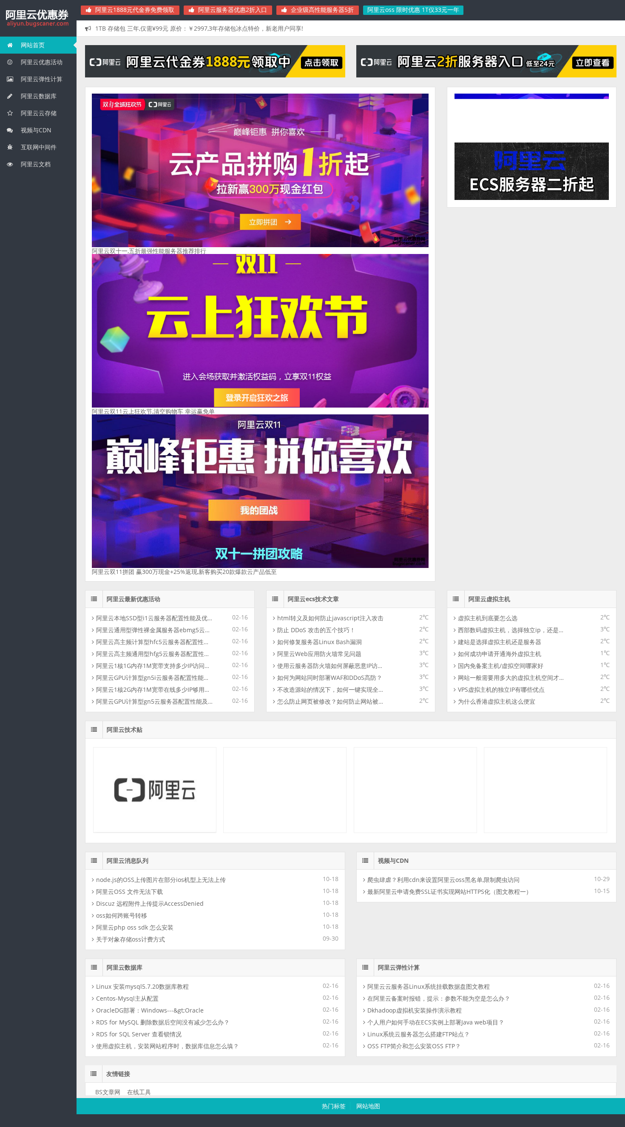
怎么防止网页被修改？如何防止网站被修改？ (331, 701)
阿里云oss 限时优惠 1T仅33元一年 (413, 10)
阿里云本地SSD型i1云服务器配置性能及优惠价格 (154, 618)
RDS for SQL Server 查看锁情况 (139, 1034)
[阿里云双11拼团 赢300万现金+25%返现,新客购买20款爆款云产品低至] (260, 566)
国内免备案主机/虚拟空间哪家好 (500, 666)
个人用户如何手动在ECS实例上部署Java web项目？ (435, 1022)
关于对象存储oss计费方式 (130, 939)
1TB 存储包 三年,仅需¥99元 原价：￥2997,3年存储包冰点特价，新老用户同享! (199, 28)
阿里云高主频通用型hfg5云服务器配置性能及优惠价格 (154, 654)
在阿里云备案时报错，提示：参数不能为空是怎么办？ (438, 998)
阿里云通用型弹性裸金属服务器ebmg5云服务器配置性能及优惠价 (154, 630)
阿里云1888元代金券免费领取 (134, 10)
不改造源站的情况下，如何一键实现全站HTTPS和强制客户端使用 (331, 689)
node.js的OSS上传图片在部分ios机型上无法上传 (161, 880)
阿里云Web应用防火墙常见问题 (319, 654)
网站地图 (368, 1106)
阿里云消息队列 (127, 860)
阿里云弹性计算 (40, 79)
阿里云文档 (35, 164)
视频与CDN (35, 130)
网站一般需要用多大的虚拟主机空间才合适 (512, 677)
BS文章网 (107, 1092)
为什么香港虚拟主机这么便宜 (496, 701)
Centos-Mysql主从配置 (127, 998)
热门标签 (334, 1106)
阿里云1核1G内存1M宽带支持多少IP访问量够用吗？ (154, 666)
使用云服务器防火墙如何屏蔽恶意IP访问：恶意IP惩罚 (331, 666)
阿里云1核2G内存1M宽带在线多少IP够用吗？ (154, 689)
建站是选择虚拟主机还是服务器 (499, 642)
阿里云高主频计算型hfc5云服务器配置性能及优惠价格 (154, 642)
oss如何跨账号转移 (121, 915)
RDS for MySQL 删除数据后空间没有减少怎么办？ (163, 1022)
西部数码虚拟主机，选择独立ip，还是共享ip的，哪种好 (512, 630)
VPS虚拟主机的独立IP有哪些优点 (501, 689)
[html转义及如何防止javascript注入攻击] (154, 831)
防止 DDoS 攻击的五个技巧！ (316, 630)
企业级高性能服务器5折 (321, 10)
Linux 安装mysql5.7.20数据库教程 (142, 986)
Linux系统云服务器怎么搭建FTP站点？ (418, 1034)
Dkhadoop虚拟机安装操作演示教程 (414, 1010)
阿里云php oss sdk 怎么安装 (134, 927)
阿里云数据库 (38, 96)
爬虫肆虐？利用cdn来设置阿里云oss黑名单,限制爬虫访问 (443, 880)
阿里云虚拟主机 (489, 599)
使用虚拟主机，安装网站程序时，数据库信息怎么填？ (167, 1046)
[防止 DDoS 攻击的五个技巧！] (285, 831)
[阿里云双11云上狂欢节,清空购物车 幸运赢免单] (260, 405)
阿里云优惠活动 (40, 62)
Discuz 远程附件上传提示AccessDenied (150, 903)
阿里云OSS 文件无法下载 (129, 891)
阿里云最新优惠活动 (133, 599)
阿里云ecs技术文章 (313, 599)
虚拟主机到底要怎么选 (487, 618)
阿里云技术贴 (124, 729)
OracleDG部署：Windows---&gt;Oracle (150, 1010)
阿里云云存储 (38, 113)
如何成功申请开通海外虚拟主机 (499, 654)
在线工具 (139, 1092)
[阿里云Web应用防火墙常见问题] (545, 831)
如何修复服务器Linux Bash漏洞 (319, 642)
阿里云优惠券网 (38, 19)
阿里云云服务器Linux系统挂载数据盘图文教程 (428, 986)
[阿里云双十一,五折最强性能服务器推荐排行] (260, 245)
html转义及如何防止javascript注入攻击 (330, 618)
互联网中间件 (38, 147)
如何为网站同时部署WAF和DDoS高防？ (329, 677)
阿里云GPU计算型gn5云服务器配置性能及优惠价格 (154, 701)
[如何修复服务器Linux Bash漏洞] (415, 831)
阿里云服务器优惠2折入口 (231, 10)
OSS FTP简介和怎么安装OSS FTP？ (414, 1046)
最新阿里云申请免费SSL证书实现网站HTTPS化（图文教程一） (449, 891)
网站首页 (32, 45)
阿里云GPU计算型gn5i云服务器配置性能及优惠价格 (154, 677)
